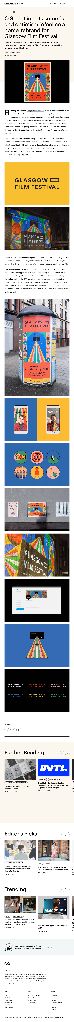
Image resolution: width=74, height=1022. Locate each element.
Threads (53, 1007)
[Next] (67, 753)
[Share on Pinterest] (12, 730)
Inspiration (9, 12)
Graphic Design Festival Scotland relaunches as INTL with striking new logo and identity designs (53, 785)
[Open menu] (68, 3)
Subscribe (53, 3)
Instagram (54, 995)
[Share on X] (7, 730)
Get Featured (9, 1002)
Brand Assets (9, 1007)
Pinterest (54, 1009)
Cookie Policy (32, 1000)
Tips (40, 864)
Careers (47, 864)
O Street (32, 42)
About (6, 995)
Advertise (8, 1005)
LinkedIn (53, 1005)
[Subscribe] (67, 947)
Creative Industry (21, 782)
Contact (7, 998)
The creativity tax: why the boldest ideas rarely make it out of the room (53, 868)
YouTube (53, 1000)
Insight (8, 916)
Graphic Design (20, 12)
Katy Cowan (16, 52)
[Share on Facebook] (18, 730)
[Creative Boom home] (14, 3)
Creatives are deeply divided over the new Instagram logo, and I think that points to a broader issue (20, 922)
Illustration (19, 863)
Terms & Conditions (34, 995)
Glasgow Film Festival (35, 111)
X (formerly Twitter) (57, 1002)
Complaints (31, 1002)
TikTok (53, 998)
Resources (42, 922)
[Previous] (62, 753)
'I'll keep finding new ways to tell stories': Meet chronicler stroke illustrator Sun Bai (18, 868)
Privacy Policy (32, 998)
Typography (52, 922)
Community (8, 1000)
